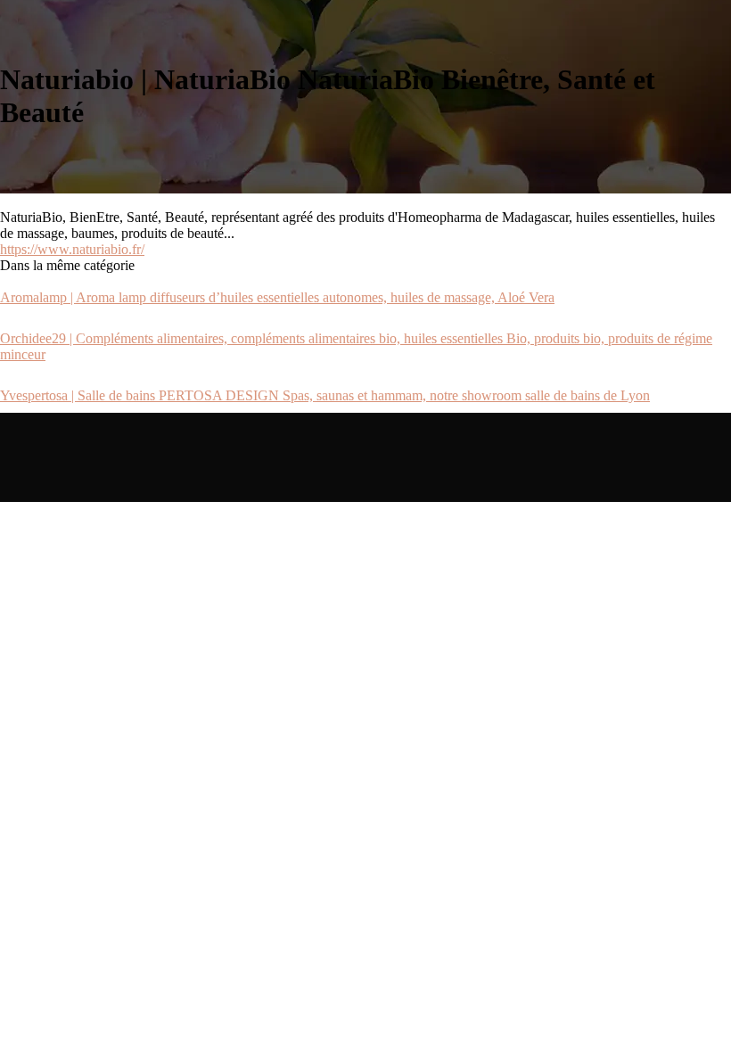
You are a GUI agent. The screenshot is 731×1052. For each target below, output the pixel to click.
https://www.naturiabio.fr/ (72, 249)
